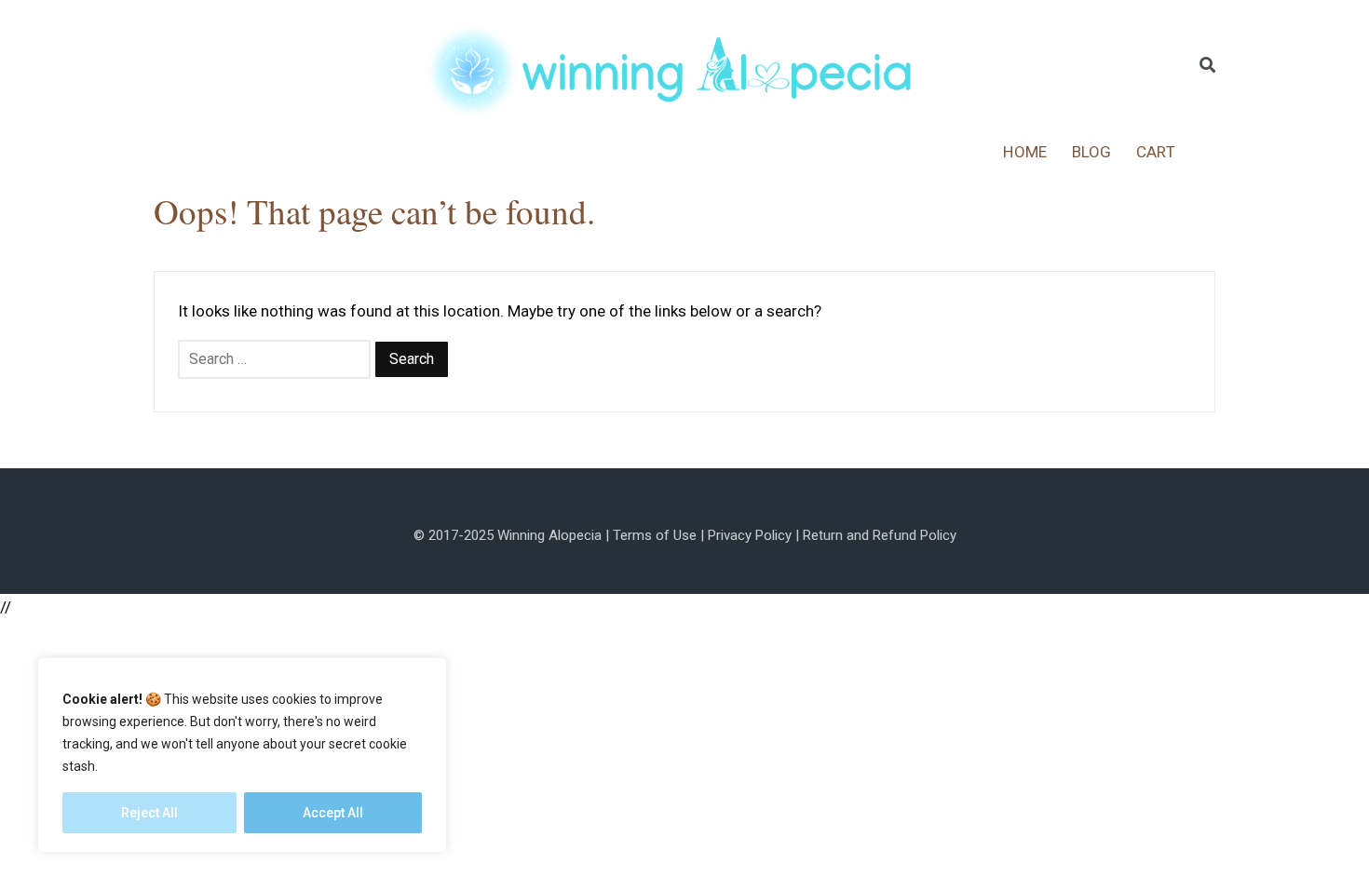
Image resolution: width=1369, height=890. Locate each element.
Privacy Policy (750, 535)
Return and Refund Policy (879, 535)
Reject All (149, 812)
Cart (1155, 151)
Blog (1092, 151)
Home (1025, 151)
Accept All (333, 812)
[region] (242, 755)
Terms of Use (655, 535)
